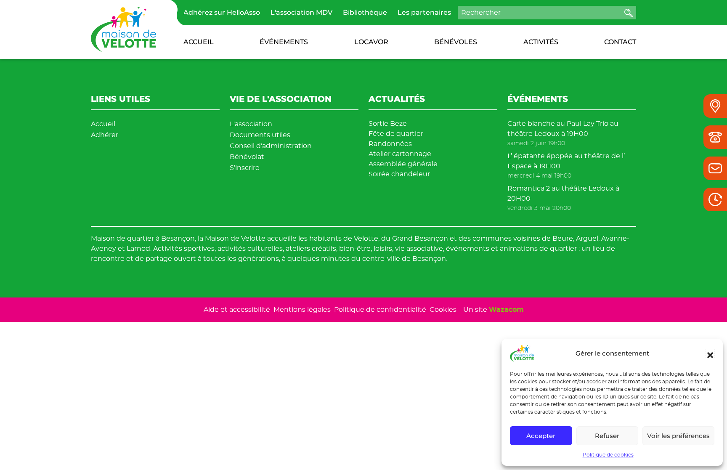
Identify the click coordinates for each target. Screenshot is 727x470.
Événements (284, 42)
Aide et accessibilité (237, 309)
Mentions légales (302, 309)
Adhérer (104, 135)
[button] (710, 353)
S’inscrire (245, 168)
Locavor (371, 42)
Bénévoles (455, 42)
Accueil (198, 42)
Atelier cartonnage (400, 154)
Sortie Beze (388, 123)
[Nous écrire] (715, 168)
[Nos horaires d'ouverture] (715, 199)
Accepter (540, 436)
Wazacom (506, 309)
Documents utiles (260, 135)
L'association (251, 124)
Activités (540, 42)
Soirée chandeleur (399, 174)
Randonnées (390, 144)
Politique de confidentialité (380, 309)
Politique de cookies (608, 454)
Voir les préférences (678, 436)
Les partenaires (424, 12)
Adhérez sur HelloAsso (221, 12)
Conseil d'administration (271, 146)
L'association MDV (301, 12)
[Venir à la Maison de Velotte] (715, 106)
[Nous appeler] (715, 137)
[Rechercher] (628, 13)
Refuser (607, 436)
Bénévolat (247, 157)
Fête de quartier (396, 134)
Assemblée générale (403, 164)
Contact (620, 42)
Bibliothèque (365, 12)
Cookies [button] (443, 309)
